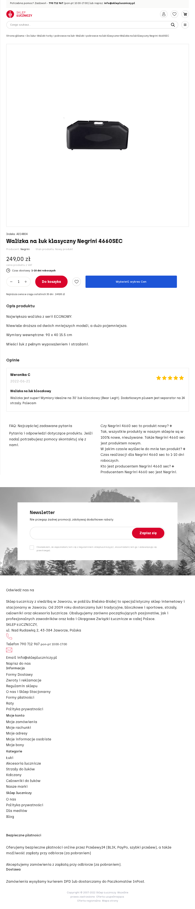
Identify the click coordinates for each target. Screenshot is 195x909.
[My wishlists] (174, 14)
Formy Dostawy (19, 674)
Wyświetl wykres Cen (131, 281)
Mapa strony (110, 900)
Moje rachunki (18, 728)
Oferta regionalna (89, 900)
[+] (26, 282)
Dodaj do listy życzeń (76, 281)
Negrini (25, 249)
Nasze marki (17, 786)
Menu (185, 25)
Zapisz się (148, 533)
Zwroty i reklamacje (23, 680)
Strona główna (15, 36)
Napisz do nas (18, 663)
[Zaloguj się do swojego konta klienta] (164, 14)
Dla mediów (16, 811)
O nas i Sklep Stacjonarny (28, 692)
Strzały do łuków (20, 769)
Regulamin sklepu (22, 686)
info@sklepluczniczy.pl (119, 3)
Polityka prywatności (24, 709)
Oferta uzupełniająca (110, 896)
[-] (11, 282)
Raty (10, 703)
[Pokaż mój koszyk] (185, 14)
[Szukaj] (173, 25)
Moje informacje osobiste (28, 739)
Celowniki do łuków (23, 781)
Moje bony (15, 745)
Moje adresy (16, 733)
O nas (11, 799)
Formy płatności (20, 697)
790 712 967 (56, 3)
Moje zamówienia (21, 722)
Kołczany (14, 775)
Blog (10, 817)
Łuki (9, 758)
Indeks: (11, 234)
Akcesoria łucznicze (23, 763)
